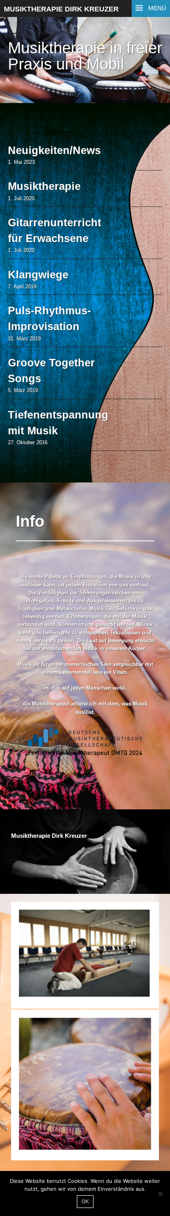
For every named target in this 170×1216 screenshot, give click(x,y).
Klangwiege (38, 275)
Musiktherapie (44, 186)
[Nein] (160, 1193)
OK (85, 1202)
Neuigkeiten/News (54, 150)
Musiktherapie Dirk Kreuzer (61, 9)
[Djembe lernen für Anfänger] (85, 1085)
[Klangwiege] (85, 955)
